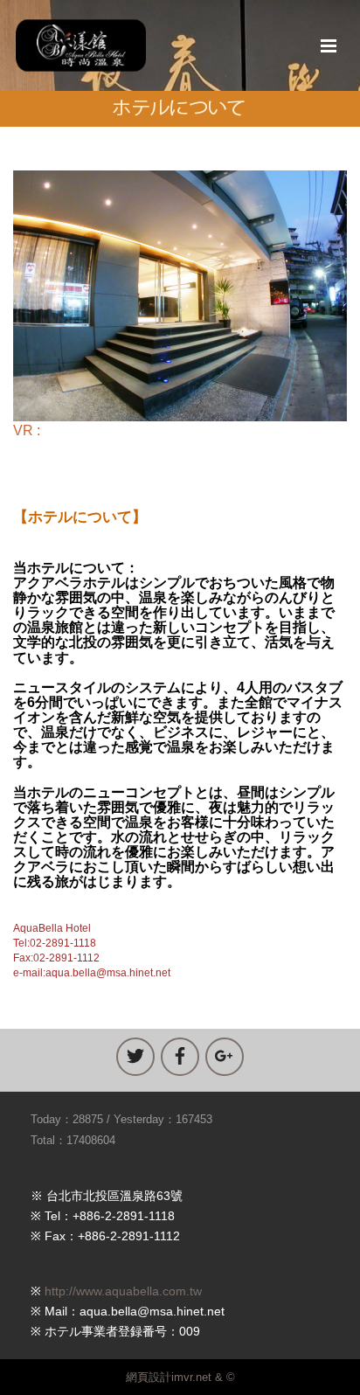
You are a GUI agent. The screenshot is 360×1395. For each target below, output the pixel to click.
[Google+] (224, 1057)
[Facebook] (180, 1057)
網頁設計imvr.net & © (180, 1377)
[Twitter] (135, 1057)
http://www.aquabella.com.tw (123, 1291)
